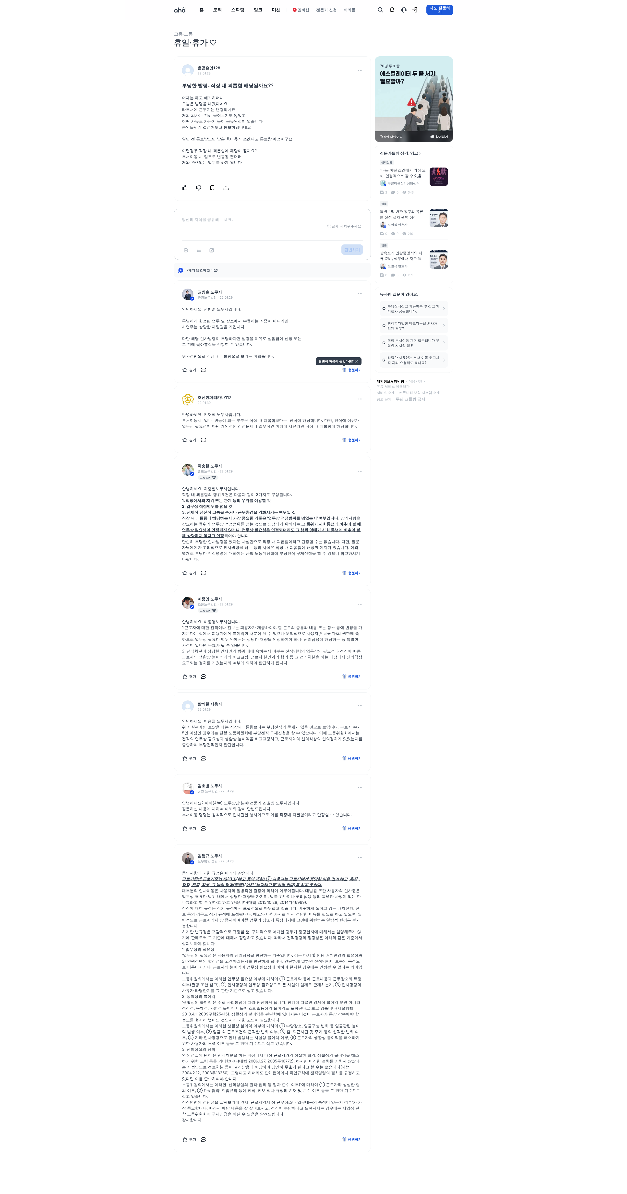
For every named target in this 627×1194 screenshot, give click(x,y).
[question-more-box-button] (360, 70)
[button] (360, 70)
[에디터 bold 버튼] (186, 250)
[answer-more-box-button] (360, 293)
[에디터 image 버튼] (211, 250)
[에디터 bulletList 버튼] (198, 250)
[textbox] (272, 215)
